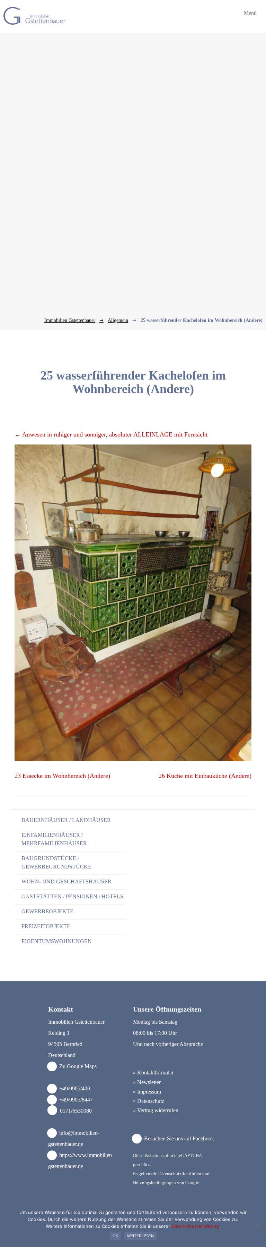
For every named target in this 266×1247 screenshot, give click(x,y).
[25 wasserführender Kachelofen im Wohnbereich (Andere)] (133, 759)
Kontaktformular (155, 1072)
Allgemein (118, 320)
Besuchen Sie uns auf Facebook (178, 1138)
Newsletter (149, 1082)
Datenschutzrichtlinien (179, 1173)
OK (115, 1236)
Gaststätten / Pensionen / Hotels (72, 896)
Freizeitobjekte (45, 926)
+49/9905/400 (74, 1088)
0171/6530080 (76, 1111)
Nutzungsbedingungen (154, 1182)
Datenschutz (150, 1101)
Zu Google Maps (77, 1066)
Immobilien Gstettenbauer (69, 320)
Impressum (149, 1092)
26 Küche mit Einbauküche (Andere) (205, 775)
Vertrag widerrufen (157, 1110)
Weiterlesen (140, 1236)
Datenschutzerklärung (195, 1226)
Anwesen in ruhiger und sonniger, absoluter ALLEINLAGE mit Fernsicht (111, 434)
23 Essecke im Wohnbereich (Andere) (62, 775)
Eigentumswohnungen (56, 941)
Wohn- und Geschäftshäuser (66, 881)
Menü (249, 13)
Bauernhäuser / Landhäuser (66, 820)
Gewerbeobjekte (47, 911)
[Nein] (257, 1225)
